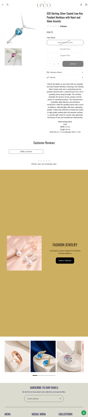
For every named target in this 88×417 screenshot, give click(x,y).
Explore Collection (65, 260)
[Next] (80, 357)
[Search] (7, 4)
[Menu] (2, 4)
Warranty (52, 77)
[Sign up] (60, 398)
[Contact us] (83, 412)
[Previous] (7, 357)
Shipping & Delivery (56, 72)
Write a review (26, 152)
